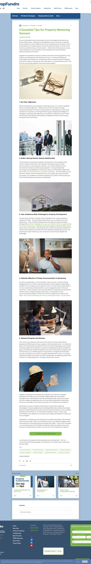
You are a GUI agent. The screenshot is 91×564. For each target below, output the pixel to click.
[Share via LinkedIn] (27, 461)
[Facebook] (31, 540)
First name (74, 534)
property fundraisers (25, 452)
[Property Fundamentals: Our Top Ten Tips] (22, 481)
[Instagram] (31, 537)
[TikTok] (31, 534)
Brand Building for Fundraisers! (42, 490)
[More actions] (71, 26)
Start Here (16, 528)
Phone (73, 539)
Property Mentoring (38, 449)
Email (73, 529)
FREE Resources (18, 538)
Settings (78, 561)
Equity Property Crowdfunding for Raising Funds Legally (67, 490)
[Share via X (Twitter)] (23, 461)
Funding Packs (17, 533)
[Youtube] (31, 545)
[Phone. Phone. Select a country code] (74, 542)
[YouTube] (4, 8)
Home (14, 526)
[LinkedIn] (31, 543)
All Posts (15, 16)
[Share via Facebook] (20, 461)
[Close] (89, 561)
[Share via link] (30, 461)
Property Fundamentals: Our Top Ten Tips (22, 490)
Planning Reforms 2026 (45, 16)
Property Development (52, 449)
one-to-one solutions (64, 452)
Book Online (16, 540)
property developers (65, 449)
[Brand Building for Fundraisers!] (45, 481)
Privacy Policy (17, 543)
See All (77, 473)
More (58, 16)
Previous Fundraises (18, 531)
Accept (84, 561)
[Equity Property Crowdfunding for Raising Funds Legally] (68, 481)
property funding (37, 452)
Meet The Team (17, 535)
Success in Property (25, 449)
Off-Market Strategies (28, 16)
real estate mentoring (50, 452)
